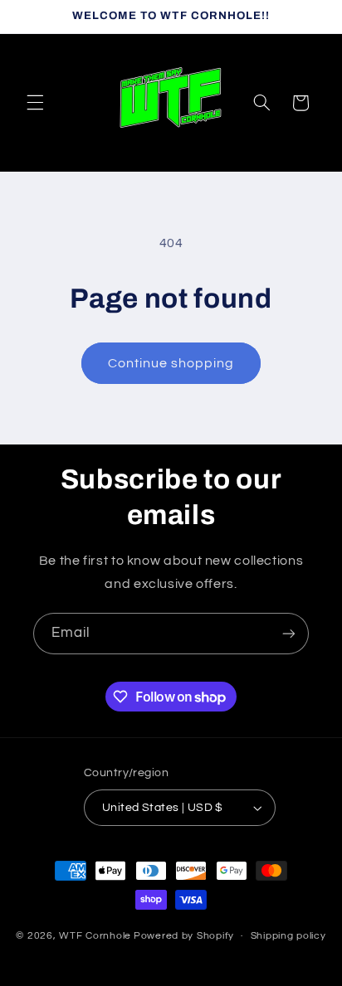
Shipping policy (288, 935)
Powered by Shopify (184, 935)
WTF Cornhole (95, 935)
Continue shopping (171, 363)
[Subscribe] (289, 633)
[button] (35, 103)
